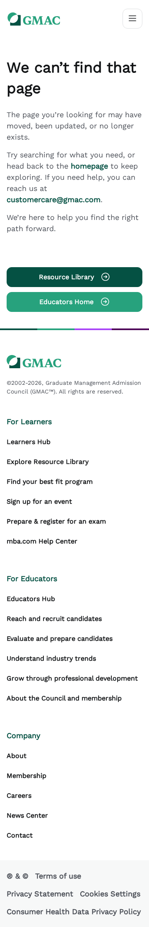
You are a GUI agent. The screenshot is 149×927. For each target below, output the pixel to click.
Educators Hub (31, 599)
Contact (20, 835)
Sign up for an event (39, 501)
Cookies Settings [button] (110, 893)
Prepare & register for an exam (56, 521)
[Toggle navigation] (132, 19)
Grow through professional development (72, 678)
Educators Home (66, 302)
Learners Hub (28, 442)
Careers (19, 795)
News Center (27, 815)
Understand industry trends (51, 658)
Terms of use (58, 875)
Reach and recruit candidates (54, 619)
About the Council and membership (64, 698)
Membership (26, 776)
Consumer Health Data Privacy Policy (74, 911)
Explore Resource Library (48, 462)
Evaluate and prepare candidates (60, 638)
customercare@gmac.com (54, 199)
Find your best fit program (50, 481)
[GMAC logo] (34, 19)
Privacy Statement (40, 893)
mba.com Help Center (42, 541)
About (16, 756)
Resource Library (66, 277)
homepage (91, 166)
